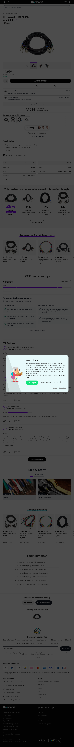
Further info (57, 382)
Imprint (55, 388)
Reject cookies (46, 382)
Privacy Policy (62, 388)
